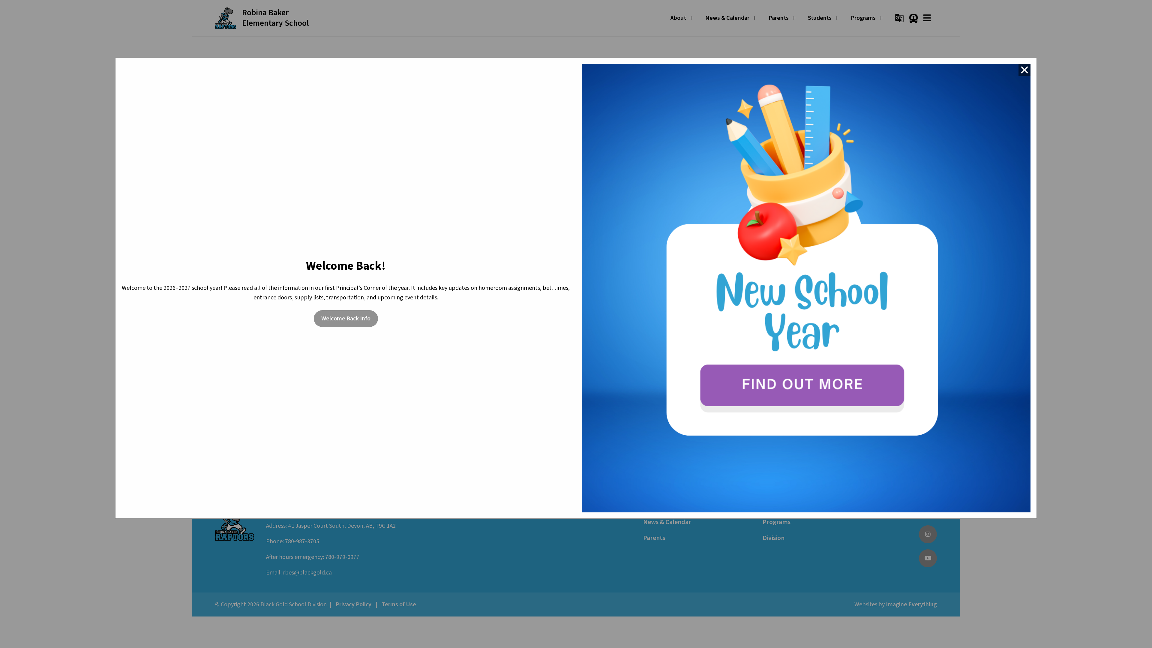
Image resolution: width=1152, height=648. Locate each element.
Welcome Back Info (345, 318)
